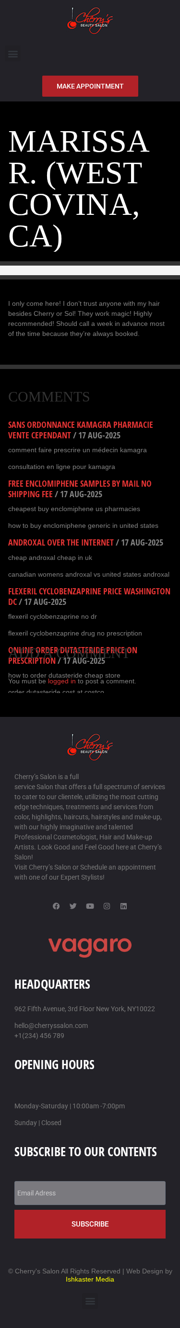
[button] (13, 53)
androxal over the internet (61, 542)
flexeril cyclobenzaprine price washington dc (89, 596)
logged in (62, 681)
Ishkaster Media (90, 1279)
